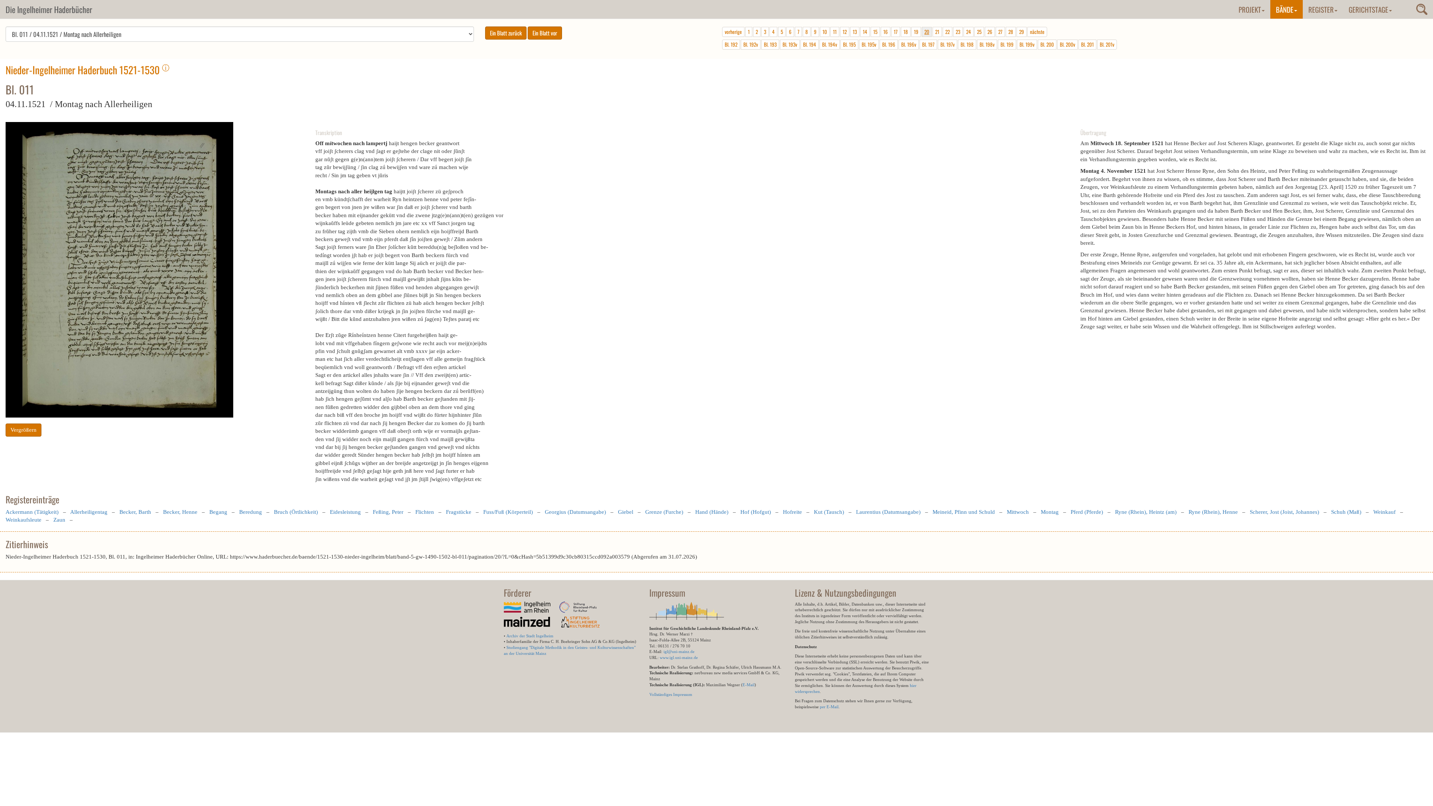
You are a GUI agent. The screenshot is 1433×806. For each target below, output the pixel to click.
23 (958, 31)
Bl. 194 (809, 44)
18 (905, 31)
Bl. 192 (731, 44)
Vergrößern (23, 430)
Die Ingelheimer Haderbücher (49, 9)
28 (1010, 31)
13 (855, 31)
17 (895, 31)
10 (824, 31)
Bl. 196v (908, 44)
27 (1000, 31)
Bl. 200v (1067, 44)
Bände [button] (1284, 9)
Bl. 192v (750, 44)
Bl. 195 (849, 44)
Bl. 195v (869, 44)
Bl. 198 (967, 44)
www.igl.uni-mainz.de (679, 657)
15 (875, 31)
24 (968, 31)
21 (937, 31)
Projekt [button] (1250, 9)
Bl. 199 (1007, 44)
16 (885, 31)
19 (916, 31)
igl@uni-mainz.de (679, 651)
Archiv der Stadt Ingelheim (529, 636)
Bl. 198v (987, 44)
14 (865, 31)
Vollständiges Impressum (670, 694)
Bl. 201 (1087, 44)
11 (835, 31)
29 (1021, 31)
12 (845, 31)
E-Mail (749, 684)
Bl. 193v (790, 44)
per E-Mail (829, 707)
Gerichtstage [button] (1368, 9)
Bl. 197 (928, 44)
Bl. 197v (947, 44)
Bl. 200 (1047, 44)
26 (989, 31)
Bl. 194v (829, 44)
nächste (1037, 31)
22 (947, 31)
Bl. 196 (888, 44)
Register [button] (1321, 9)
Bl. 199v (1027, 44)
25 (979, 31)
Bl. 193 (770, 44)
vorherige (733, 31)
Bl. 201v (1107, 44)
